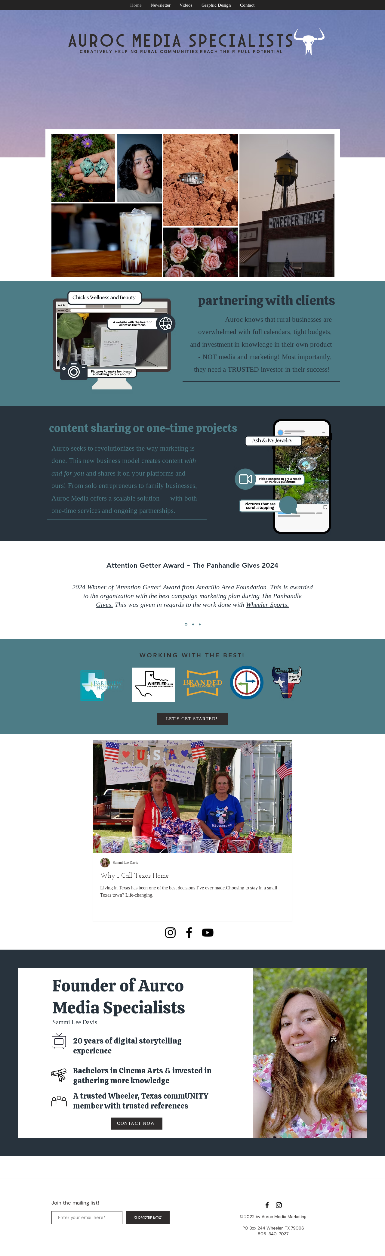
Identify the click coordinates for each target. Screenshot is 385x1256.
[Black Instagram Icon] (279, 1205)
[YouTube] (208, 933)
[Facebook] (189, 933)
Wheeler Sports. (267, 604)
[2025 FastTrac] (193, 624)
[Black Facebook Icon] (267, 1205)
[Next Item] (282, 797)
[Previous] (32, 590)
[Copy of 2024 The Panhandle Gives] (200, 624)
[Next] (352, 590)
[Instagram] (170, 933)
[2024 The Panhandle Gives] (186, 624)
